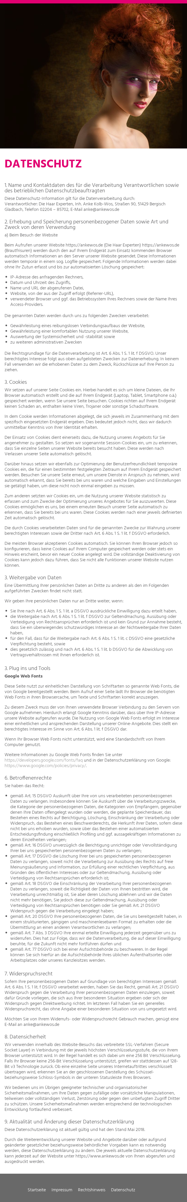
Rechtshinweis (91, 1190)
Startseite (37, 1190)
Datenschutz (123, 1190)
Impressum (62, 1190)
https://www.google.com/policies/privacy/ (45, 766)
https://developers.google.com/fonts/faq (44, 760)
